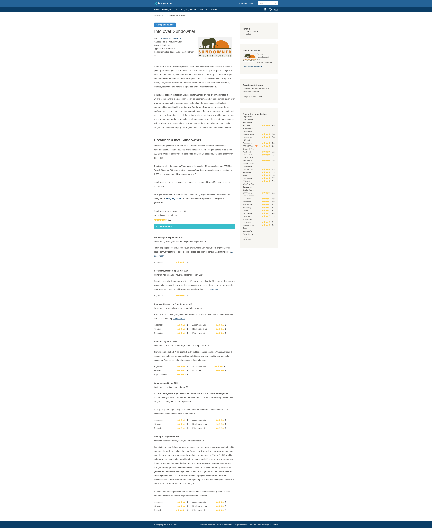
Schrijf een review (164, 25)
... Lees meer (212, 289)
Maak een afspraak (264, 525)
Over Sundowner (252, 31)
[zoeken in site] (276, 3)
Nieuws (248, 34)
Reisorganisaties (169, 9)
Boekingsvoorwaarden (225, 525)
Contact (213, 9)
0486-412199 (247, 3)
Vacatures (203, 525)
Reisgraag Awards (188, 9)
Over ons (203, 9)
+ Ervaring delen (164, 226)
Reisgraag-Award (173, 198)
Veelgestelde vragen (241, 525)
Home (157, 9)
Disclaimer (211, 525)
